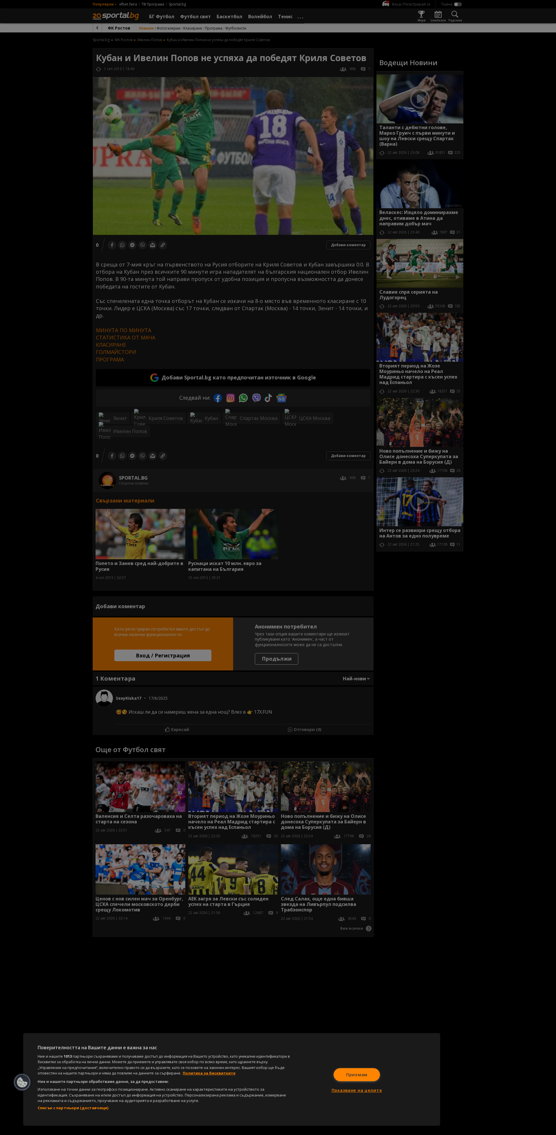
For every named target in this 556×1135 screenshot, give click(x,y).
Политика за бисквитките (209, 1073)
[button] (22, 1082)
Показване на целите (357, 1090)
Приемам (356, 1074)
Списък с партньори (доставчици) (73, 1107)
